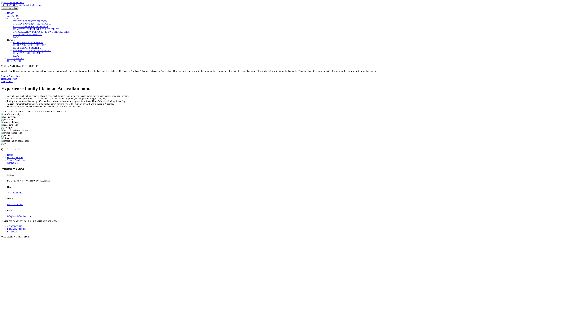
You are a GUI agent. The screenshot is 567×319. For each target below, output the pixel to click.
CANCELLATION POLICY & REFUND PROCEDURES (41, 32)
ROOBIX (36, 236)
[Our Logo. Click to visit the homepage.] (12, 2)
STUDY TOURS (15, 58)
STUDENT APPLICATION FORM (30, 21)
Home (10, 155)
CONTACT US (14, 61)
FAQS (16, 37)
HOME (10, 13)
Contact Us (12, 163)
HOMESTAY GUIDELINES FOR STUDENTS (36, 29)
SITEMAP (12, 231)
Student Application (16, 160)
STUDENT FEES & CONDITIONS (30, 26)
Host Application (15, 157)
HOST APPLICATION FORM (28, 42)
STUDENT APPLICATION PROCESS (32, 24)
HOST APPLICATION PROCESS (29, 45)
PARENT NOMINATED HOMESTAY (32, 50)
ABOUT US (13, 16)
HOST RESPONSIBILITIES (27, 48)
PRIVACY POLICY (17, 229)
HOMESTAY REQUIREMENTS (29, 53)
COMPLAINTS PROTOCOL (27, 34)
